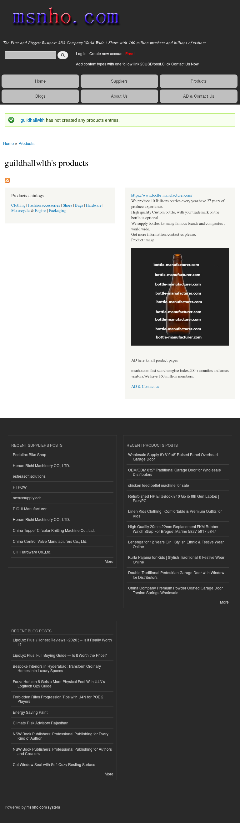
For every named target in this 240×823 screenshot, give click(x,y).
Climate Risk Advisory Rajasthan (40, 722)
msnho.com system (43, 807)
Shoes (67, 205)
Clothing (18, 205)
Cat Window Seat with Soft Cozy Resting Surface (54, 764)
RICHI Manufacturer (30, 508)
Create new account (106, 53)
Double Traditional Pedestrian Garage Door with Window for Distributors (176, 574)
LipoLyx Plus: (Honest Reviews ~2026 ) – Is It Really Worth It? (62, 642)
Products (199, 81)
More (109, 561)
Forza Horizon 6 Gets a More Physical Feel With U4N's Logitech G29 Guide (59, 683)
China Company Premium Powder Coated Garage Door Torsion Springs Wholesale (175, 590)
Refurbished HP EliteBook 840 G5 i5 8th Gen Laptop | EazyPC (173, 498)
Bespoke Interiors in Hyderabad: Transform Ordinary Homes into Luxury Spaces (57, 668)
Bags (79, 205)
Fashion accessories (44, 205)
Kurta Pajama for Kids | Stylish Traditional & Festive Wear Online (176, 559)
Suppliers (119, 81)
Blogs (40, 96)
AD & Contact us (145, 386)
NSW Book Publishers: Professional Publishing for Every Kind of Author (60, 736)
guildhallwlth (33, 120)
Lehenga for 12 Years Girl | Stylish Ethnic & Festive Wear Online (176, 544)
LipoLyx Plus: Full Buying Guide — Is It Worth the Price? (60, 655)
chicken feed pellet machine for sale (158, 485)
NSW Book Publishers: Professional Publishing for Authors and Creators (62, 751)
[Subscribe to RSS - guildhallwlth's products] (7, 178)
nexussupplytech (27, 497)
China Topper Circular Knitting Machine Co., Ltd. (54, 530)
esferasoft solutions (29, 476)
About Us (119, 96)
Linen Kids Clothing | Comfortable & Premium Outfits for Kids (175, 513)
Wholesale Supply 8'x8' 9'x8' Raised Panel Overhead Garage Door (173, 456)
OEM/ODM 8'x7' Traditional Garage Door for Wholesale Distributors (174, 472)
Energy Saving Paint (30, 712)
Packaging (57, 210)
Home (40, 81)
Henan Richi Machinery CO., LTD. (41, 465)
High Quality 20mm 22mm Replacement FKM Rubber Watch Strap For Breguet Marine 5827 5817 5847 (173, 528)
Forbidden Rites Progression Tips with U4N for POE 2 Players (58, 699)
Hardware (94, 205)
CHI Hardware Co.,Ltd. (32, 551)
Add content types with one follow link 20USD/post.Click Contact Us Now (137, 63)
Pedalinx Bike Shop (29, 454)
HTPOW (20, 487)
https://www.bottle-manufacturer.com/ (161, 195)
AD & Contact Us (198, 96)
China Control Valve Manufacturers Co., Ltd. (50, 541)
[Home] (63, 17)
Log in (81, 53)
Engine (40, 210)
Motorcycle (20, 210)
